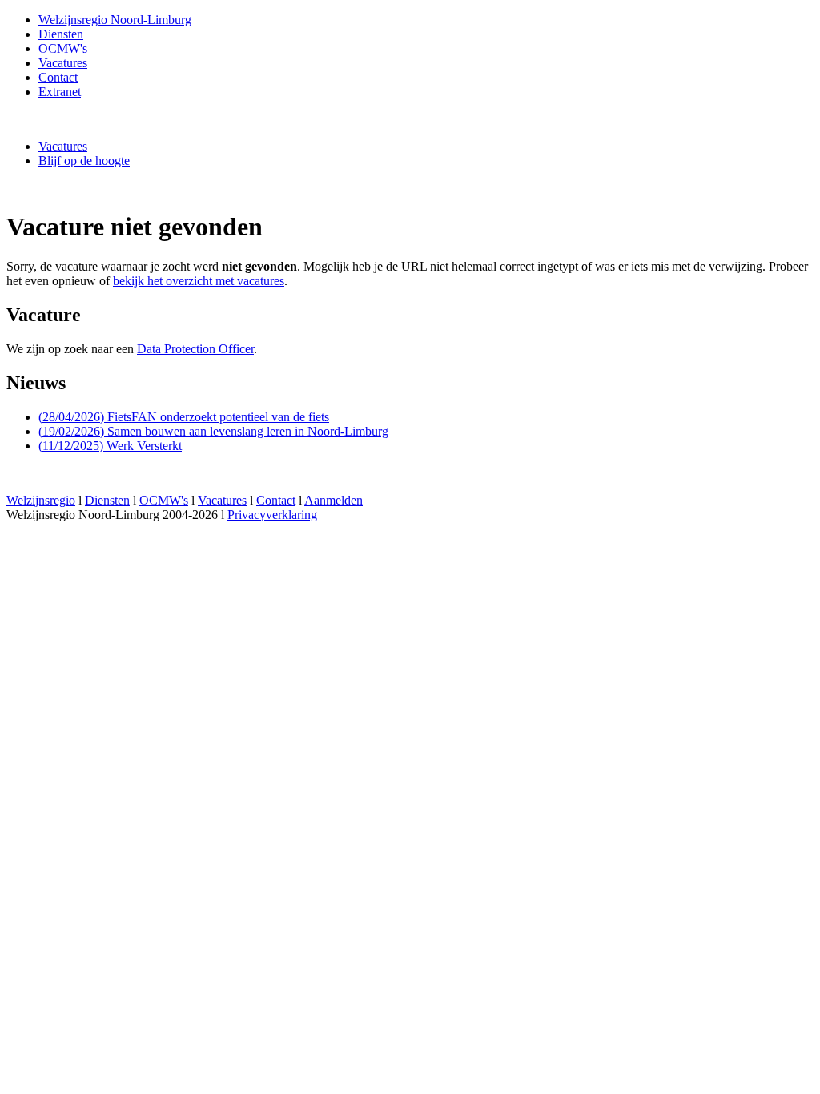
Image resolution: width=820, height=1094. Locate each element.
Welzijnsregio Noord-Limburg (114, 19)
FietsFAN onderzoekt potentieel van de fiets (183, 417)
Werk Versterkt (110, 445)
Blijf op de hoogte (84, 160)
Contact (58, 77)
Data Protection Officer (195, 349)
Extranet (59, 92)
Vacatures (62, 146)
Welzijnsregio (40, 500)
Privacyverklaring (272, 514)
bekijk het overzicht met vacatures (198, 281)
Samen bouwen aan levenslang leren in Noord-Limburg (213, 431)
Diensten (60, 34)
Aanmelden (333, 500)
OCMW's (62, 48)
